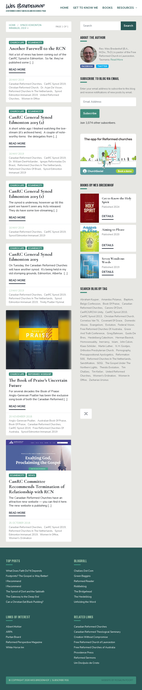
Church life (17, 42)
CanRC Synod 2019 (55, 84)
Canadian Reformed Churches (25, 84)
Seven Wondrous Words (113, 260)
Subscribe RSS (60, 680)
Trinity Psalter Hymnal (52, 302)
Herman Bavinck (124, 337)
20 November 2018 (20, 416)
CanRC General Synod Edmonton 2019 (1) (30, 193)
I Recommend (13, 581)
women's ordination (20, 538)
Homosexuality (88, 342)
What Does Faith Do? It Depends (24, 571)
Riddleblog (80, 586)
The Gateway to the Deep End (22, 596)
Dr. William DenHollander (23, 161)
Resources (125, 8)
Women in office (30, 98)
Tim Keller (97, 371)
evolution (110, 325)
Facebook (87, 66)
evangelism (96, 325)
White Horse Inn (15, 647)
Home (64, 8)
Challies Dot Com (83, 571)
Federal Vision (126, 325)
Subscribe (90, 113)
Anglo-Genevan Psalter (22, 420)
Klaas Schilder (88, 346)
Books (107, 8)
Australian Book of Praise (52, 420)
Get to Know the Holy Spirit (116, 200)
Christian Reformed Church (23, 87)
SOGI (100, 363)
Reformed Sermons (85, 658)
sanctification (87, 363)
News (31, 475)
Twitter (102, 66)
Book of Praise (17, 424)
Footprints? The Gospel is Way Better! (27, 576)
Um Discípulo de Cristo (86, 663)
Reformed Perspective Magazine (24, 642)
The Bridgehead (83, 591)
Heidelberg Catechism (100, 337)
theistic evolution (109, 367)
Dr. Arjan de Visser (51, 87)
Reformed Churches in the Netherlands (31, 91)
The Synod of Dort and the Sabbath (25, 591)
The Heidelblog (83, 596)
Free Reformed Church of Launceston (94, 642)
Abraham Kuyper (89, 299)
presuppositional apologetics (96, 354)
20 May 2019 (16, 80)
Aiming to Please (113, 230)
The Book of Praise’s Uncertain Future (38, 382)
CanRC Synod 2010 (116, 312)
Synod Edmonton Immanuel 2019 (27, 235)
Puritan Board (13, 637)
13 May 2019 (16, 290)
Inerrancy (104, 342)
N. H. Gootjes (122, 346)
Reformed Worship (39, 374)
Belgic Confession (90, 304)
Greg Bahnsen (115, 333)
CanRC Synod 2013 (91, 316)
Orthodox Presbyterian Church (97, 350)
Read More (117, 59)
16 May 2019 (16, 154)
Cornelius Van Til (89, 320)
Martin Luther (105, 346)
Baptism (128, 299)
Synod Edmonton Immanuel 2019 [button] (25, 27)
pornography (123, 350)
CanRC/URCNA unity (91, 312)
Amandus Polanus (111, 299)
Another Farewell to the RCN (37, 48)
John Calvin (126, 342)
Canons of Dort (113, 308)
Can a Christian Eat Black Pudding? (24, 602)
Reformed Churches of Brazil (25, 169)
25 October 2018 (19, 523)
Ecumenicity (35, 42)
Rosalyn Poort (124, 680)
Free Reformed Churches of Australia (101, 329)
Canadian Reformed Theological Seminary (97, 632)
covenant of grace (111, 320)
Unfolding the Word (85, 602)
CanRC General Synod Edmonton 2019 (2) (30, 119)
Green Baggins (82, 576)
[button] (28, 28)
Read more (17, 69)
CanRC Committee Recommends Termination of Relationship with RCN (37, 487)
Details (108, 216)
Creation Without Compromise (91, 637)
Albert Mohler (14, 626)
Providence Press (84, 652)
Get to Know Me (85, 8)
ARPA (9, 632)
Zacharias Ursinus (99, 380)
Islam (115, 342)
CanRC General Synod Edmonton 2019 (30, 257)
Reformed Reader (84, 581)
